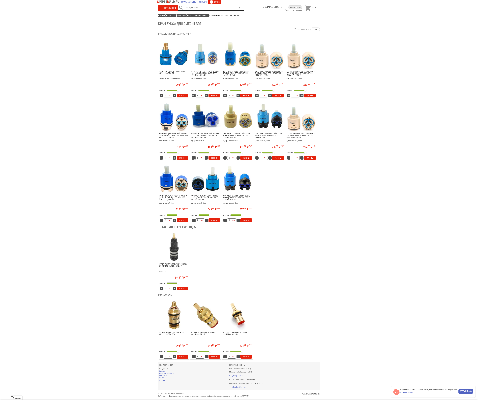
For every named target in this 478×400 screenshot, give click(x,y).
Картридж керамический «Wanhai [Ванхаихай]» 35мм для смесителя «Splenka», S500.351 (173, 135)
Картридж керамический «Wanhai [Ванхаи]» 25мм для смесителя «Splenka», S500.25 (205, 73)
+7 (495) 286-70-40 (237, 375)
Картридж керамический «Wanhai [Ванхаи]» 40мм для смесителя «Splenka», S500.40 (301, 135)
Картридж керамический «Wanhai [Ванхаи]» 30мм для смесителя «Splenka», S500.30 (269, 73)
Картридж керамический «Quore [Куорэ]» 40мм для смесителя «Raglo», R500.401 (236, 198)
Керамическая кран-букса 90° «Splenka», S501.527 (203, 333)
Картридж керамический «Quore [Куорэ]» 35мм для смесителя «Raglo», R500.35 (236, 135)
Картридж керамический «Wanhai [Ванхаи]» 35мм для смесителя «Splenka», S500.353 (205, 135)
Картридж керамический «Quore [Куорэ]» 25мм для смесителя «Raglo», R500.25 (236, 73)
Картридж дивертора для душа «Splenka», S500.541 (172, 72)
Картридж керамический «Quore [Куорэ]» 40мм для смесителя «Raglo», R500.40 (204, 198)
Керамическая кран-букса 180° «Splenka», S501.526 (171, 333)
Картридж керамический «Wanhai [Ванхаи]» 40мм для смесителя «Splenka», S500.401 (173, 198)
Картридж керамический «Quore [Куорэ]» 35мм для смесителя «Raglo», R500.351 (268, 135)
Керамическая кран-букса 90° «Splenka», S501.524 (235, 333)
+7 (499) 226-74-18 (237, 386)
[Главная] (168, 2)
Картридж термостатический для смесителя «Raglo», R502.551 (173, 265)
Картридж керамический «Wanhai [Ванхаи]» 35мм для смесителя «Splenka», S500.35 (301, 73)
